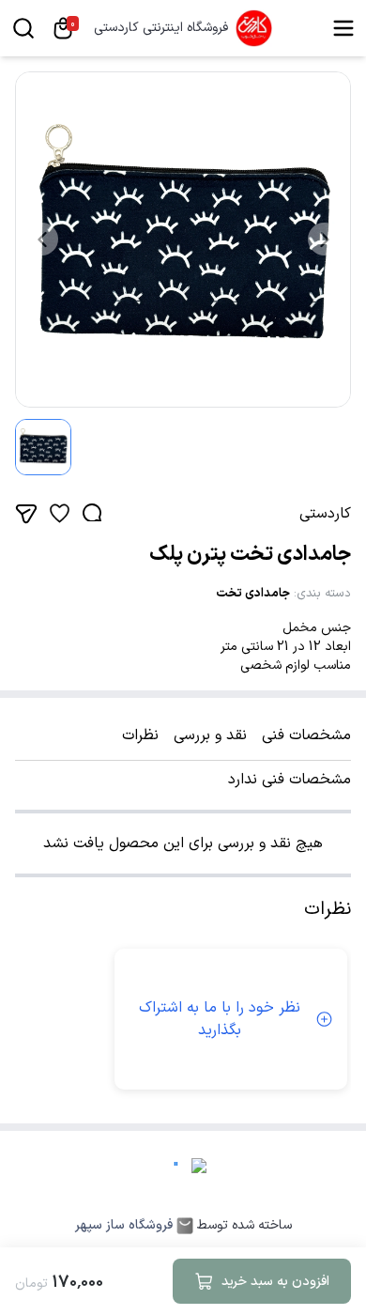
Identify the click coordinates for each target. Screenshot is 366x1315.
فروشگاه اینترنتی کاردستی (161, 28)
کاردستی (325, 514)
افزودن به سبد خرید (275, 1282)
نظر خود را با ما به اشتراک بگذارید (219, 1019)
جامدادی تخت (253, 593)
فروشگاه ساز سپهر (124, 1225)
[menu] (343, 28)
